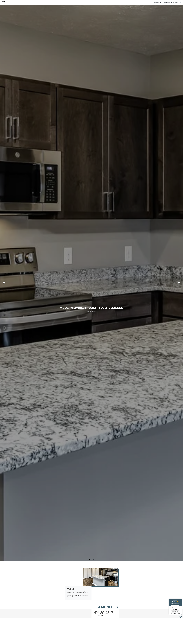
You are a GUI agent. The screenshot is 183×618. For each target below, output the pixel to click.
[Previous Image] (4, 282)
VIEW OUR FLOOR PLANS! (91, 311)
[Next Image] (179, 282)
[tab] (89, 559)
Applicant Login (158, 2)
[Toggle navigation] (181, 2)
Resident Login (167, 2)
